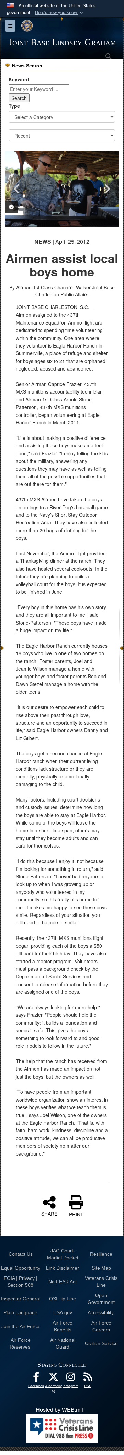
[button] (59, 12)
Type (14, 105)
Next (107, 189)
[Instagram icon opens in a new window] (70, 1379)
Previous (17, 189)
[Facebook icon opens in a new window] (36, 1379)
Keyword (19, 79)
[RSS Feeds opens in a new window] (87, 1379)
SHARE (49, 1213)
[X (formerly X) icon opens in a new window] (53, 1379)
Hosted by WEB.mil (59, 1410)
